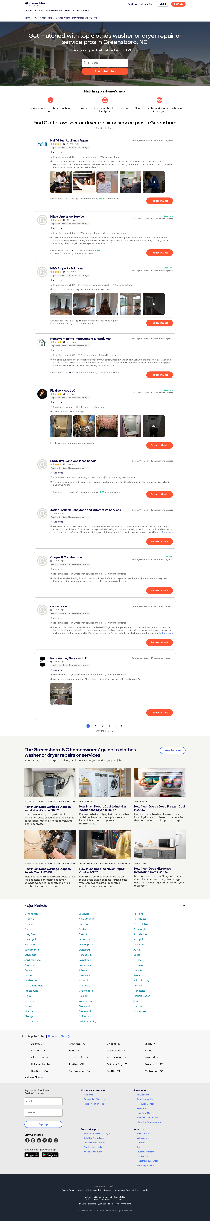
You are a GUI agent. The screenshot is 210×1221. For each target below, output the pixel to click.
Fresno (28, 929)
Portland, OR (76, 1064)
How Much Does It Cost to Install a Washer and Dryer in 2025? (102, 808)
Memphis (138, 939)
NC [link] (35, 18)
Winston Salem (87, 1001)
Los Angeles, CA (116, 1050)
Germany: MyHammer (87, 1190)
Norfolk (137, 985)
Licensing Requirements (149, 1122)
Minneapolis (86, 944)
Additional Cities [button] (32, 1077)
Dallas (136, 954)
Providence (140, 934)
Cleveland (85, 1011)
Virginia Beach (141, 995)
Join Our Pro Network (94, 1138)
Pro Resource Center (94, 1142)
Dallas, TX (149, 1043)
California (97, 1198)
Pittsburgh (139, 929)
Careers (141, 1142)
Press (139, 1147)
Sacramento (31, 949)
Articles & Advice (80, 10)
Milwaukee (139, 1011)
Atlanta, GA (37, 1043)
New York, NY (152, 1057)
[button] (61, 182)
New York (84, 975)
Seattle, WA (113, 1071)
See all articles (172, 750)
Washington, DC (153, 1071)
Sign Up (178, 3)
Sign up (43, 1124)
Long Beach (31, 934)
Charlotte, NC (77, 1043)
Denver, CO (38, 1050)
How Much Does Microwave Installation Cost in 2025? (152, 870)
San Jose (29, 965)
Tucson (28, 924)
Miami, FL (149, 1050)
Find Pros (88, 1094)
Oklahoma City (87, 1021)
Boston (83, 929)
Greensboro (86, 990)
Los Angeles (31, 939)
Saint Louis (85, 960)
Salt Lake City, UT (117, 1064)
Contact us (142, 1156)
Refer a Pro (142, 1108)
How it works (143, 1133)
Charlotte (84, 985)
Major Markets (35, 905)
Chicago (29, 1016)
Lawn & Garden (54, 10)
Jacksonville (31, 990)
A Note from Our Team (148, 1117)
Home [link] (27, 18)
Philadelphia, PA (40, 1064)
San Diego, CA (39, 1071)
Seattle (137, 1001)
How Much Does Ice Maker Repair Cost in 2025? (101, 870)
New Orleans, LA (116, 1057)
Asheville (84, 980)
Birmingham (31, 913)
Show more (167, 532)
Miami (27, 995)
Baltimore (84, 924)
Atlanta (28, 1011)
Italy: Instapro (105, 1190)
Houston (138, 970)
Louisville (84, 913)
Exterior (39, 10)
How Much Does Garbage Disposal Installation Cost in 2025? (47, 808)
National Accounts (93, 1151)
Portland (138, 913)
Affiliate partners (145, 1165)
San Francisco (32, 960)
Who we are (143, 1138)
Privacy (88, 1198)
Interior (28, 10)
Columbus (85, 1016)
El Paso (137, 960)
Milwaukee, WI (39, 1057)
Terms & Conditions (122, 1204)
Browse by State (57, 1036)
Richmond (139, 990)
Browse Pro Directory (94, 1099)
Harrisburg (139, 918)
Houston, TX (76, 1050)
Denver (28, 970)
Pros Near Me (143, 1113)
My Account (143, 1094)
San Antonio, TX (153, 1064)
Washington (31, 980)
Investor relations (145, 1151)
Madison (138, 1006)
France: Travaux (68, 1190)
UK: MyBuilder (143, 1190)
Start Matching (105, 71)
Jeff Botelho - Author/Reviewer (42, 801)
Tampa (28, 1006)
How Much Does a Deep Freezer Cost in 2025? (159, 808)
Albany (83, 970)
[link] (105, 144)
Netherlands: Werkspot (124, 1190)
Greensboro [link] (46, 18)
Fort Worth (139, 965)
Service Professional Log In (97, 1133)
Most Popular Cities (33, 1036)
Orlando (29, 1001)
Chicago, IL (113, 1043)
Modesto (29, 944)
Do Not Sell (107, 1198)
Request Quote (159, 200)
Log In (163, 3)
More (67, 10)
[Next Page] (129, 726)
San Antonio (140, 975)
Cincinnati (85, 1006)
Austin (137, 949)
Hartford (29, 975)
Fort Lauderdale (33, 985)
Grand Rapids (87, 939)
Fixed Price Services (94, 1104)
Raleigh (83, 995)
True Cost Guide (145, 1099)
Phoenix (29, 918)
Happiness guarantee (147, 1161)
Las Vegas (85, 965)
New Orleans (86, 918)
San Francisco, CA (79, 1071)
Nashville (138, 944)
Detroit (83, 934)
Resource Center (145, 1104)
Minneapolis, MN (78, 1057)
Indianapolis (31, 1021)
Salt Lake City (141, 980)
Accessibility (119, 1198)
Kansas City (85, 954)
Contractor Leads (93, 1147)
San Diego (30, 954)
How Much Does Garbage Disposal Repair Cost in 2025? (47, 870)
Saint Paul (84, 949)
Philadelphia (140, 924)
